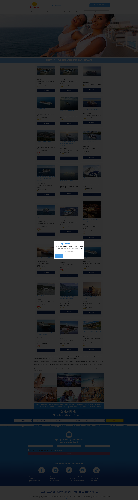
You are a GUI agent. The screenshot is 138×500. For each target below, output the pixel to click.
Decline (79, 256)
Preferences (69, 256)
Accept (59, 256)
